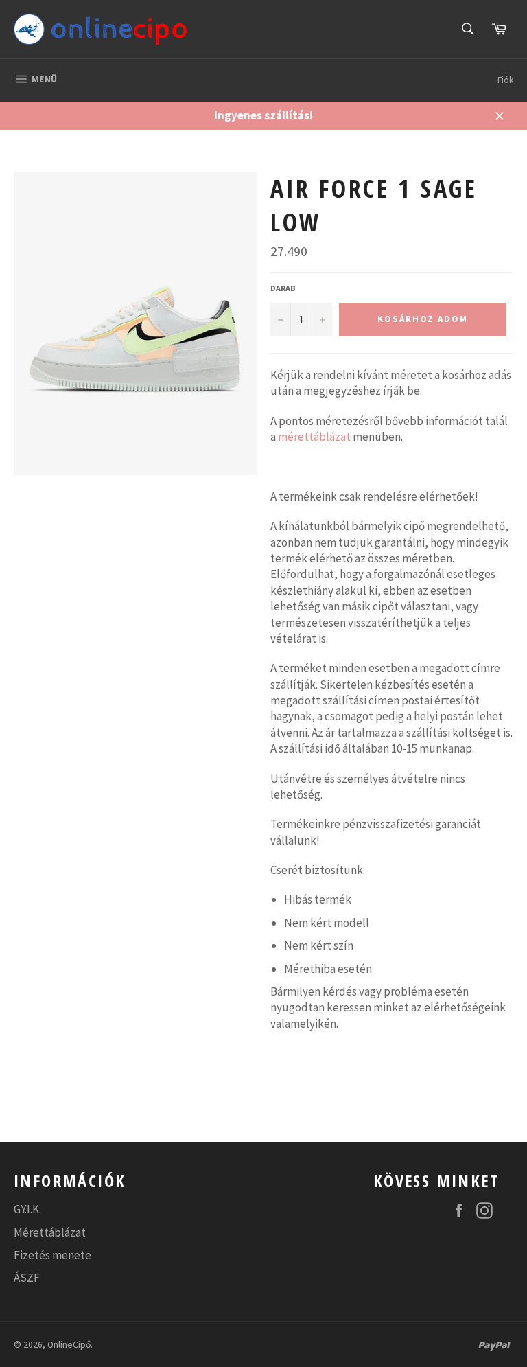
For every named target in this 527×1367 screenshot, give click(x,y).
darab (283, 288)
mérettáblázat (314, 436)
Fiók (505, 80)
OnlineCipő (69, 1345)
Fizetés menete (52, 1255)
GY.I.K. (27, 1209)
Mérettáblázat (50, 1232)
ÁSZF (27, 1277)
